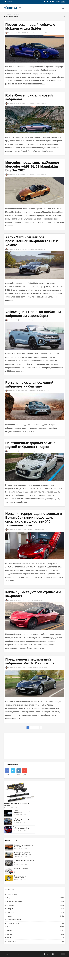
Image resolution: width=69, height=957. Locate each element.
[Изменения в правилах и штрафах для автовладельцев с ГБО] (9, 871)
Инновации (11, 905)
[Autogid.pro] (10, 7)
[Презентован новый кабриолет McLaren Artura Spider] (34, 49)
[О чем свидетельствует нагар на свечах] (9, 863)
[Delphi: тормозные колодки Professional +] (8, 813)
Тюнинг (9, 938)
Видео (9, 898)
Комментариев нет (39, 32)
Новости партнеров (14, 919)
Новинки (30, 32)
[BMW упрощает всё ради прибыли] (8, 821)
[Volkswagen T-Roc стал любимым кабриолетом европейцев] (34, 336)
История (10, 909)
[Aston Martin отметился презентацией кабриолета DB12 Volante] (34, 265)
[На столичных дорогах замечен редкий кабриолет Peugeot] (34, 467)
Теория (9, 930)
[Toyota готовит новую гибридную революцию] (8, 829)
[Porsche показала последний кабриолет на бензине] (34, 406)
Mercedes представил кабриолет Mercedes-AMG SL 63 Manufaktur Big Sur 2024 (32, 166)
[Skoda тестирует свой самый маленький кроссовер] (9, 847)
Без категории (12, 894)
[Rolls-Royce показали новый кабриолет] (34, 119)
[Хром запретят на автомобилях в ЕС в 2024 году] (9, 878)
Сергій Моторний (12, 32)
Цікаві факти (11, 941)
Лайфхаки (10, 912)
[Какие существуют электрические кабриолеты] (34, 616)
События (30, 451)
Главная (9, 14)
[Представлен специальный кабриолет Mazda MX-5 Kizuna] (34, 683)
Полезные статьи (13, 923)
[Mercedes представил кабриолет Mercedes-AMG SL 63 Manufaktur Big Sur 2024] (34, 190)
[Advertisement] (34, 745)
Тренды (31, 320)
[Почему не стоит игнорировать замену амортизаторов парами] (19, 792)
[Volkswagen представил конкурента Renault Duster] (9, 855)
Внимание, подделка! (14, 901)
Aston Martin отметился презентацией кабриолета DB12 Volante (31, 241)
